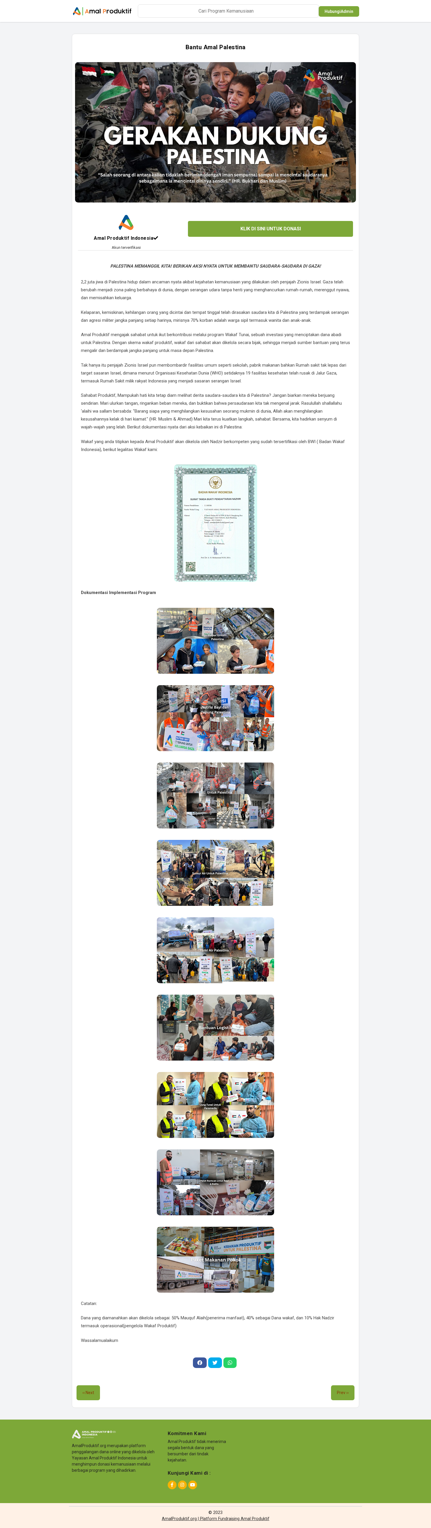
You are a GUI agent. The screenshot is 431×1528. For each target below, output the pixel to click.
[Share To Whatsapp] (230, 1362)
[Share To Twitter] (215, 1362)
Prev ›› (343, 1392)
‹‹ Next (88, 1392)
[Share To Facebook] (200, 1362)
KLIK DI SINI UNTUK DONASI (270, 229)
